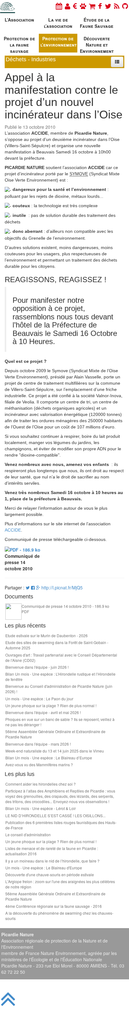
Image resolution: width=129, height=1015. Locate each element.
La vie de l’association (58, 23)
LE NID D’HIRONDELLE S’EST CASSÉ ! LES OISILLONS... (55, 815)
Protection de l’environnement (58, 41)
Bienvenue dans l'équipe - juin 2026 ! (37, 667)
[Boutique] (92, 6)
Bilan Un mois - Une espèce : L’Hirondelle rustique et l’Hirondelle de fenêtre (60, 676)
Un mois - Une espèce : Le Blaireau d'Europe (43, 867)
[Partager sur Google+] (38, 587)
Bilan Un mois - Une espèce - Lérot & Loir (40, 808)
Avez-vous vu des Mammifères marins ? (39, 764)
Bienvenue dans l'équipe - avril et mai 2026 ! (43, 712)
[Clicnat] (83, 6)
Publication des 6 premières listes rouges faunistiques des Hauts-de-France (60, 825)
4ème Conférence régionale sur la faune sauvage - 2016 (53, 906)
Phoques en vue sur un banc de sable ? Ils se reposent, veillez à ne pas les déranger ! (60, 722)
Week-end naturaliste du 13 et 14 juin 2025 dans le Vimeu (54, 750)
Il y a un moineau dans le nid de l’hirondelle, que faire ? (52, 860)
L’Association (19, 20)
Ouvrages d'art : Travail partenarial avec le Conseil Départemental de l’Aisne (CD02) (61, 657)
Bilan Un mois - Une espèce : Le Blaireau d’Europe (48, 757)
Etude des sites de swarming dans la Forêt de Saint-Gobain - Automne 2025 (56, 645)
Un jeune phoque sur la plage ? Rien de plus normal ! (50, 705)
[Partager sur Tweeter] (28, 587)
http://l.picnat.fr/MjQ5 (62, 587)
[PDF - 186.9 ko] (22, 549)
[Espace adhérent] (67, 6)
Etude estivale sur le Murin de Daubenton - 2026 (46, 635)
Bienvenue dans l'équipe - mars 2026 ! (38, 744)
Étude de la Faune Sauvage (96, 23)
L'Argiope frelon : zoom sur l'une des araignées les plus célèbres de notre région (60, 884)
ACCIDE (13, 530)
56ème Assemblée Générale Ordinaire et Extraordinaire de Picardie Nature (55, 734)
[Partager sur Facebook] (33, 587)
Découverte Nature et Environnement (97, 43)
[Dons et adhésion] (75, 6)
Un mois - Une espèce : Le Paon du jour (39, 698)
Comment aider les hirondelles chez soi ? (40, 784)
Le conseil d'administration (28, 834)
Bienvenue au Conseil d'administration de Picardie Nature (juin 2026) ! (58, 688)
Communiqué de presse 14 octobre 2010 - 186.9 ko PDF (65, 608)
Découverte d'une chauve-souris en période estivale (49, 874)
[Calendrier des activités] (59, 6)
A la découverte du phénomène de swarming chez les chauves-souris (59, 915)
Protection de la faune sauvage (19, 43)
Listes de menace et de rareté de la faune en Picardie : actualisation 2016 (51, 851)
